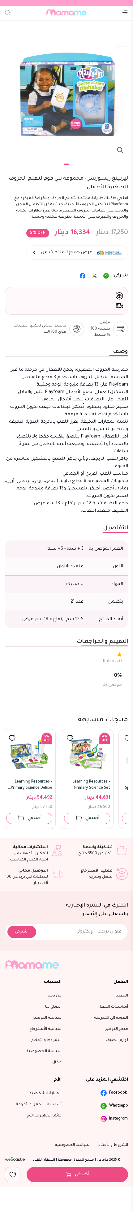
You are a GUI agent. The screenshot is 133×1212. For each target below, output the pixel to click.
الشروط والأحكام (113, 1145)
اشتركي (21, 932)
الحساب (53, 982)
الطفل (121, 982)
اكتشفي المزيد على (107, 1080)
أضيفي (82, 1174)
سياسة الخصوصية (72, 1145)
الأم (58, 1080)
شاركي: (120, 275)
